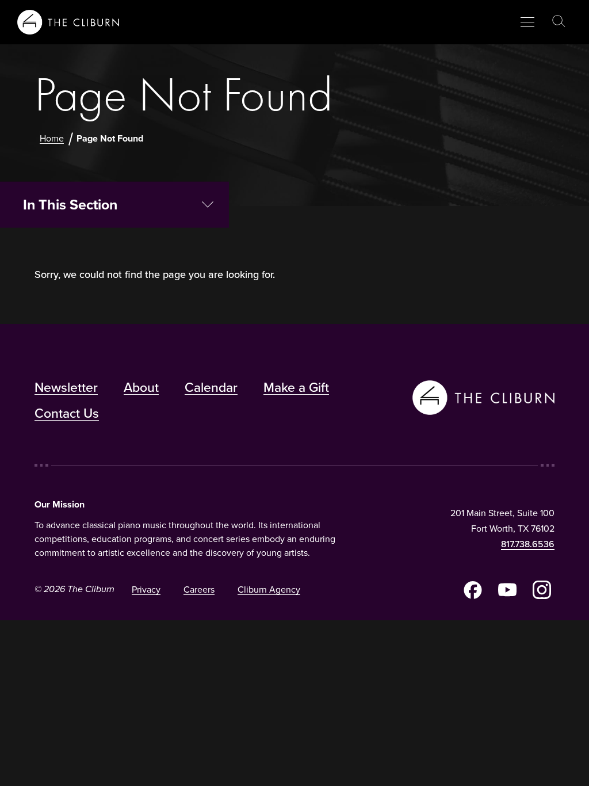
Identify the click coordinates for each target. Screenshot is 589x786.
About (141, 387)
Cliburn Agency (269, 589)
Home (52, 138)
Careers (199, 589)
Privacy (146, 589)
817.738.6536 (527, 544)
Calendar (211, 387)
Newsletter (66, 387)
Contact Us (67, 413)
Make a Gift (296, 387)
